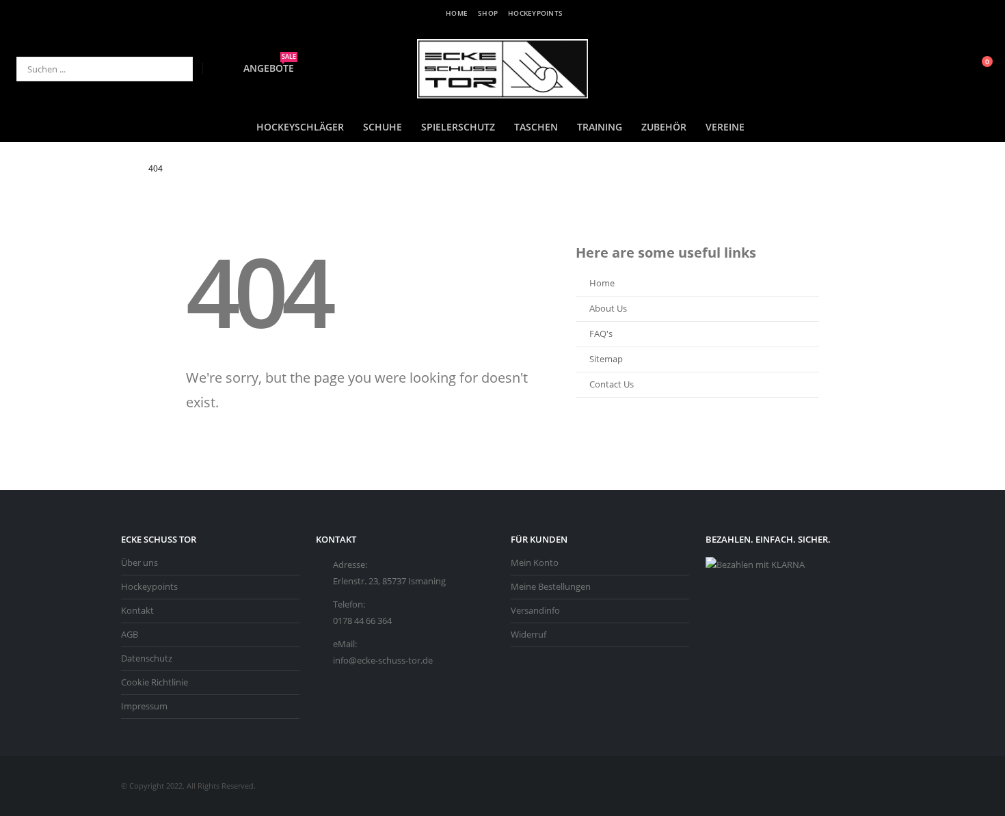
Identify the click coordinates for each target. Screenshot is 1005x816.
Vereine (725, 126)
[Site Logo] (502, 68)
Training (599, 126)
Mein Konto (535, 563)
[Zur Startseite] (125, 169)
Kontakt (137, 610)
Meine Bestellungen (551, 587)
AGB (129, 634)
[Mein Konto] (947, 68)
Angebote (269, 68)
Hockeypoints (535, 13)
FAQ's (601, 334)
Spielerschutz (458, 126)
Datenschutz (146, 658)
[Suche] (173, 69)
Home (457, 13)
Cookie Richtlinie (154, 682)
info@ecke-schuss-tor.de (383, 660)
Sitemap (606, 359)
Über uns (139, 563)
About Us (608, 308)
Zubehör (663, 126)
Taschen (536, 126)
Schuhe (382, 126)
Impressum (144, 706)
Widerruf (528, 634)
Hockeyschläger (300, 126)
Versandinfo (535, 610)
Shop (488, 13)
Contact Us (611, 384)
